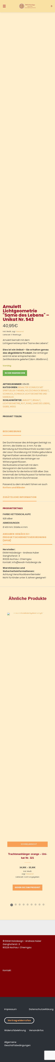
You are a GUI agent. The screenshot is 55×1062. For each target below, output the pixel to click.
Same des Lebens (41, 403)
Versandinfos (36, 1030)
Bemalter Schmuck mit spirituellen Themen (23, 389)
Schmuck (8, 393)
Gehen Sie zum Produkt (27, 887)
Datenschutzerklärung (41, 1009)
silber (6, 406)
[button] (5, 420)
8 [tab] (39, 904)
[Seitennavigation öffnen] (8, 6)
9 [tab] (43, 904)
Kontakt (7, 970)
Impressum (10, 1009)
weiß (13, 406)
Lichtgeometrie (11, 403)
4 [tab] (24, 904)
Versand (20, 331)
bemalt (36, 400)
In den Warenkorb (15, 373)
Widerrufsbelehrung (15, 1030)
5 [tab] (27, 904)
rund (29, 403)
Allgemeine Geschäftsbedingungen (17, 1044)
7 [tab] (35, 904)
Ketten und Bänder (14, 487)
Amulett (27, 400)
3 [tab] (20, 904)
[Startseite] (27, 6)
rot (23, 403)
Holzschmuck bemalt (37, 390)
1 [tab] (12, 904)
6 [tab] (31, 904)
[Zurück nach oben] (27, 927)
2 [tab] (16, 904)
